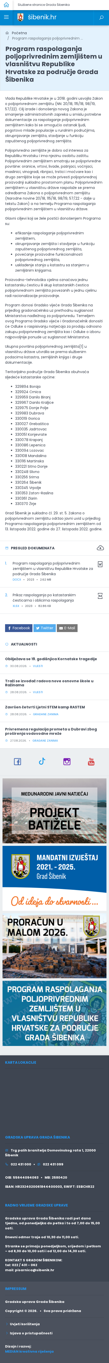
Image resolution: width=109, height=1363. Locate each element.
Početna (18, 33)
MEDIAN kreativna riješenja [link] (29, 1351)
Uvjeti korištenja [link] (24, 1324)
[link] (20, 17)
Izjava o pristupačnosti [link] (30, 1333)
